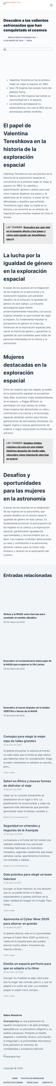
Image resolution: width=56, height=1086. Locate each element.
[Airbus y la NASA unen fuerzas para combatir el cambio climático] (28, 595)
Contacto (47, 1082)
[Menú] (51, 5)
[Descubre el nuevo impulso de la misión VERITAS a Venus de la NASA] (28, 689)
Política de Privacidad (32, 1078)
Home (14, 1078)
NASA (29, 40)
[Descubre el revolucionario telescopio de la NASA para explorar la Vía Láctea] (28, 642)
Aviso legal (33, 1082)
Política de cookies (13, 1082)
